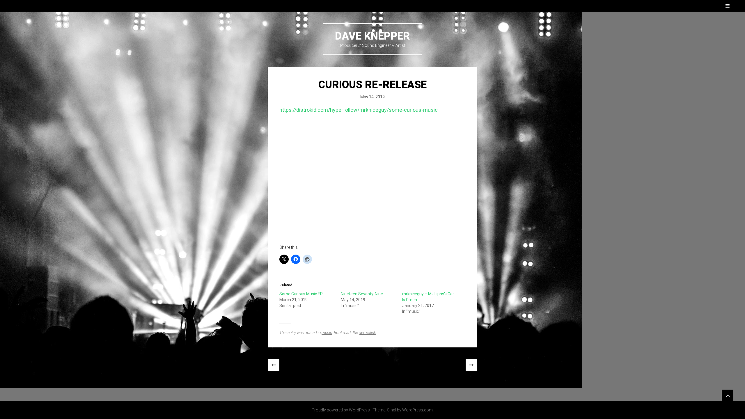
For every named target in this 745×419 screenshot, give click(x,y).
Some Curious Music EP (301, 294)
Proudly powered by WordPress (341, 410)
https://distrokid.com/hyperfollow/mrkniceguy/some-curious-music (358, 110)
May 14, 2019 (372, 97)
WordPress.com (417, 410)
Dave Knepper (372, 36)
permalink (367, 332)
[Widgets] (727, 395)
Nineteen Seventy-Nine (362, 294)
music (327, 332)
